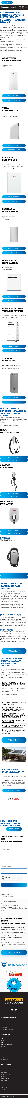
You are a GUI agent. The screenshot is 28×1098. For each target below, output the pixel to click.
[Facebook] (16, 1010)
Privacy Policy (10, 1096)
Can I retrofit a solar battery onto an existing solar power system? (13, 715)
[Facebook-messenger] (12, 1010)
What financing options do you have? (13, 721)
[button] (14, 684)
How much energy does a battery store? (14, 703)
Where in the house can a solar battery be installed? (13, 731)
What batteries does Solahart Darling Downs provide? (13, 684)
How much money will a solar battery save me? (13, 726)
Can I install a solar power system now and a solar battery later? (13, 709)
